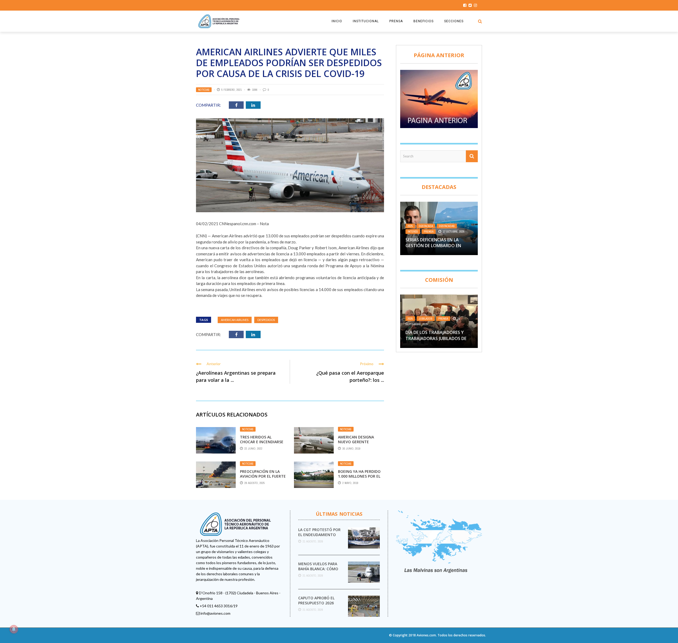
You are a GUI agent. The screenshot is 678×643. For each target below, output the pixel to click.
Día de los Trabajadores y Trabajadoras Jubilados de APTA (435, 338)
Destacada (426, 226)
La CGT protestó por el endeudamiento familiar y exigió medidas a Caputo (319, 537)
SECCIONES (453, 21)
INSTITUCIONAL (366, 21)
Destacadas (447, 226)
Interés (413, 231)
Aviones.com (426, 635)
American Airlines (234, 320)
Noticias (203, 90)
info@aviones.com (215, 613)
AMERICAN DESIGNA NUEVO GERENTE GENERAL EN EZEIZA (356, 441)
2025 (410, 226)
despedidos (266, 320)
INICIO (337, 21)
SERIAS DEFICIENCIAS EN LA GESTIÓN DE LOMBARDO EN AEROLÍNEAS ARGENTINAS (433, 246)
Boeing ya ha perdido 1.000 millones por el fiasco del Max (359, 476)
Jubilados (425, 318)
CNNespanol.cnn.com (237, 223)
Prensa (429, 231)
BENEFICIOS (423, 21)
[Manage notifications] (14, 629)
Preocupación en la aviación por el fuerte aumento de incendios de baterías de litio (263, 478)
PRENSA (396, 21)
